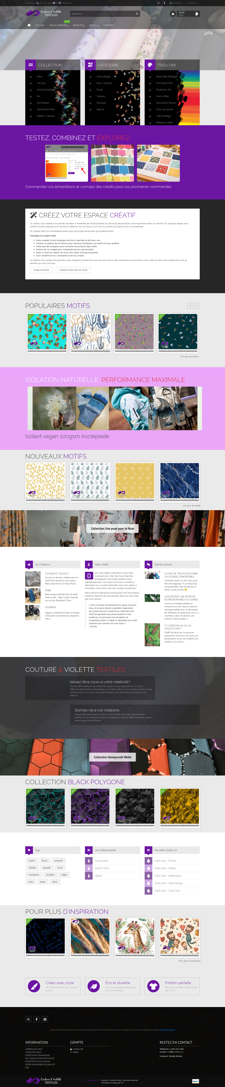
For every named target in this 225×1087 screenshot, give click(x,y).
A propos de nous (33, 1049)
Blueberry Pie (163, 89)
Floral (100, 89)
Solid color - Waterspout (168, 875)
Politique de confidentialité (39, 1058)
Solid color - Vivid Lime (167, 890)
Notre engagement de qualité (40, 1064)
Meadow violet (164, 122)
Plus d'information (167, 1029)
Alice (39, 76)
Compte (176, 3)
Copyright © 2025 (94, 1080)
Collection (50, 65)
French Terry (102, 868)
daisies (32, 867)
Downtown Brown (166, 102)
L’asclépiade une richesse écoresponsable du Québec (181, 598)
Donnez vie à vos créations (97, 710)
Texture (101, 96)
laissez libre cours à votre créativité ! (100, 682)
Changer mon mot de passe (73, 270)
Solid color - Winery (165, 860)
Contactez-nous (33, 1052)
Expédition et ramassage (37, 1055)
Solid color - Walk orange (168, 883)
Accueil (40, 25)
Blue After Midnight (167, 76)
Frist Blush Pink (164, 83)
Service (93, 25)
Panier (182, 13)
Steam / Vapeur (46, 116)
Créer (75, 1052)
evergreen (34, 874)
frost (60, 867)
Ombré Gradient (46, 89)
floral (44, 860)
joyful (32, 860)
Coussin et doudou (57, 573)
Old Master (43, 102)
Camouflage (103, 76)
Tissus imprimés (59, 24)
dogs (42, 881)
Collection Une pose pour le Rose (112, 529)
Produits (78, 25)
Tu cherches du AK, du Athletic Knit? (178, 627)
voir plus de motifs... (190, 356)
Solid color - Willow (165, 868)
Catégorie (108, 65)
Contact (108, 25)
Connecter (77, 1049)
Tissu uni (167, 65)
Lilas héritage (163, 116)
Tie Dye (41, 83)
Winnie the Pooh (46, 109)
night (64, 874)
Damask (101, 102)
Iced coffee (162, 96)
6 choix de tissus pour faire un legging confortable (181, 575)
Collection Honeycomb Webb (112, 757)
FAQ (27, 1067)
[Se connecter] (173, 14)
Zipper (98, 875)
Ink (38, 96)
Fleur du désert (164, 109)
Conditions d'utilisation (37, 1061)
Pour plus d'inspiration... (190, 960)
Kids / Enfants (104, 83)
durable (50, 874)
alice (54, 881)
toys (31, 881)
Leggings (50, 607)
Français (191, 3)
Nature (100, 109)
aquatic (47, 867)
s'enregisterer (41, 270)
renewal (58, 860)
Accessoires (101, 860)
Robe (48, 590)
